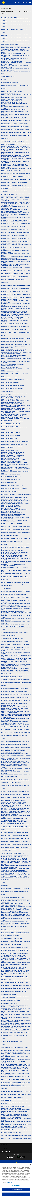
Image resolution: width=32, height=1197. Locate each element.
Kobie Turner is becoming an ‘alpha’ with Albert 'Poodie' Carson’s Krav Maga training (15, 759)
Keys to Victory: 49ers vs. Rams (9, 367)
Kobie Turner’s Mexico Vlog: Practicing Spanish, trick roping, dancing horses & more (15, 712)
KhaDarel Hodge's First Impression (10, 93)
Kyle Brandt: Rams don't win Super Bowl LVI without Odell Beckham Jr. (14, 150)
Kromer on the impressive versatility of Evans (13, 350)
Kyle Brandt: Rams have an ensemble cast (12, 409)
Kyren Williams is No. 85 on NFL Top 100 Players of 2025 (15, 970)
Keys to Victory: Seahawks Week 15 (10, 505)
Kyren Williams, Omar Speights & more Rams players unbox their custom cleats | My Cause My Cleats (14, 872)
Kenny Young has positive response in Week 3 (13, 53)
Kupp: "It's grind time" (7, 347)
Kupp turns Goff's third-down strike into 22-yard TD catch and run (15, 327)
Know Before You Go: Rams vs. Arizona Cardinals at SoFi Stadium (15, 916)
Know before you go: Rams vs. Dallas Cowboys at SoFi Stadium (15, 41)
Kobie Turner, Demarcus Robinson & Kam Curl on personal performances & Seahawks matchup (14, 822)
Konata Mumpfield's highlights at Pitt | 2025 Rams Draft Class (15, 960)
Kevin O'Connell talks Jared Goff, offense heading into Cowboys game (15, 281)
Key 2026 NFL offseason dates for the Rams (12, 1097)
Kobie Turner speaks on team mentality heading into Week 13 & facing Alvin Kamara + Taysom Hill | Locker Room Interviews (16, 863)
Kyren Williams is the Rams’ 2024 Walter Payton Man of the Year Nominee (15, 878)
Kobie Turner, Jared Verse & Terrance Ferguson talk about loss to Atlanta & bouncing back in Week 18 (15, 1077)
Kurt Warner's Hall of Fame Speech (10, 456)
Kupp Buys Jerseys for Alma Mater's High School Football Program (14, 393)
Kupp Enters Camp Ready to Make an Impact (12, 124)
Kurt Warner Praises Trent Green (10, 458)
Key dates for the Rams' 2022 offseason (11, 537)
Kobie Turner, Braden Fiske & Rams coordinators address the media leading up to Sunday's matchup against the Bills (16, 888)
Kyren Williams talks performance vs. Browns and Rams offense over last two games (16, 634)
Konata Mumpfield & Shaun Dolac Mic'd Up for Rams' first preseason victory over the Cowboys (16, 1000)
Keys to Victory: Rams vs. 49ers (9, 438)
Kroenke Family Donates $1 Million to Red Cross (13, 118)
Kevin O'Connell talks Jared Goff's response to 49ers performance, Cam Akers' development (15, 239)
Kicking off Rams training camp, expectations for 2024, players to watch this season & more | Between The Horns (15, 731)
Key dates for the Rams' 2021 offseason (11, 523)
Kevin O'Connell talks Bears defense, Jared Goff (14, 259)
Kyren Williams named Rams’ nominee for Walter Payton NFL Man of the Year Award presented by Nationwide (15, 875)
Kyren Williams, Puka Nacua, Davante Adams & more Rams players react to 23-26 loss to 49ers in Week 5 (16, 1024)
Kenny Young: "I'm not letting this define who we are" (15, 230)
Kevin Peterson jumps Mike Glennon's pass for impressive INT (13, 342)
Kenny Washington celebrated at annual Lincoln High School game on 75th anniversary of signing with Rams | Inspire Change (15, 214)
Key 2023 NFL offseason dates (9, 17)
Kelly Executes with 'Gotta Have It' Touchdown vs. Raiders (14, 104)
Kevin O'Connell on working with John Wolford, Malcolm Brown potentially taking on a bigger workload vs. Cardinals (16, 187)
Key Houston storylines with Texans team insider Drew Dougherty (15, 78)
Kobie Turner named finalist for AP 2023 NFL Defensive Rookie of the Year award (15, 689)
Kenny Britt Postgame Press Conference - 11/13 (13, 487)
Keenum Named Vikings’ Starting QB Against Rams (13, 117)
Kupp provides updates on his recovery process (13, 349)
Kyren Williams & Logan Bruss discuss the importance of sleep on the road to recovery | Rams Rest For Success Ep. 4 (16, 132)
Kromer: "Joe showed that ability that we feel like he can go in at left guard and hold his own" (16, 353)
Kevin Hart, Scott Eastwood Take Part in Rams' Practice (15, 120)
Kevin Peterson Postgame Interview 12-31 (12, 424)
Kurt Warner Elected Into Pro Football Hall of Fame (15, 129)
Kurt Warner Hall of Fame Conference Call (12, 127)
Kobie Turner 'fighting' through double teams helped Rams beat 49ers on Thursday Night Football (15, 896)
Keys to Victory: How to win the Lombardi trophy (14, 355)
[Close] (30, 1165)
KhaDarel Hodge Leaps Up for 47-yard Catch (12, 402)
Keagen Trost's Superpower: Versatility (11, 1108)
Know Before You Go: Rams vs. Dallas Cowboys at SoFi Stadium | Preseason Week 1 (15, 997)
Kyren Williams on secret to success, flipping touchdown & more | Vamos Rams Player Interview (13, 801)
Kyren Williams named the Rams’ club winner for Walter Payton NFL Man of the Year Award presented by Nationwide (15, 1061)
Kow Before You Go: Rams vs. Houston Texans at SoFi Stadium (15, 1012)
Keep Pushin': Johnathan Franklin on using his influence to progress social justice (16, 701)
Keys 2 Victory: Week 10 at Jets (9, 490)
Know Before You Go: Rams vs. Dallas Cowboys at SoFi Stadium (15, 737)
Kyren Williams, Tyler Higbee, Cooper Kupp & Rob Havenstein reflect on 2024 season (13, 934)
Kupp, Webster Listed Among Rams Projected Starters (15, 126)
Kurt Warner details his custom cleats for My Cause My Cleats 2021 (15, 174)
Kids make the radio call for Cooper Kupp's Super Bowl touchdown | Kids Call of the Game (15, 604)
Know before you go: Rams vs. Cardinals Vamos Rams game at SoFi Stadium (15, 587)
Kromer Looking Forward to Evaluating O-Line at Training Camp (16, 95)
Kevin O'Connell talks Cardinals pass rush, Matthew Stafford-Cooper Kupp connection (15, 289)
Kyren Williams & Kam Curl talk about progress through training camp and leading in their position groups (16, 1125)
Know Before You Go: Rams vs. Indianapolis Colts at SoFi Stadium (16, 1015)
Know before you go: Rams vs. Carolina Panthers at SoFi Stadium (16, 37)
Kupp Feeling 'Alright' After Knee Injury (11, 100)
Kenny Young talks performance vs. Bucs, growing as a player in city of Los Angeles (16, 292)
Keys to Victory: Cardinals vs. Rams (10, 397)
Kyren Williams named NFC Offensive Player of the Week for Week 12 (15, 622)
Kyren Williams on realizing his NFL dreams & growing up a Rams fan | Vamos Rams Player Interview (16, 556)
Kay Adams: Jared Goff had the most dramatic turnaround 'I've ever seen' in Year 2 (13, 515)
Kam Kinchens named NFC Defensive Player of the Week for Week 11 (15, 839)
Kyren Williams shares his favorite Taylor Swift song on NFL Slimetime (16, 562)
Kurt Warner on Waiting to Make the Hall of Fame (14, 462)
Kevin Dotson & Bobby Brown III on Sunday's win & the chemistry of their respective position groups (15, 869)
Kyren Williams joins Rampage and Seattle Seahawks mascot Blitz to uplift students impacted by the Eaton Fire (15, 973)
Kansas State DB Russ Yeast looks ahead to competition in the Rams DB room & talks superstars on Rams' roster (15, 147)
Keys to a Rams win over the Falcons (10, 423)
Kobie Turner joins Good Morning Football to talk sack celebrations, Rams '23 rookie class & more (16, 637)
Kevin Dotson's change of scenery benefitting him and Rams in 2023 (15, 662)
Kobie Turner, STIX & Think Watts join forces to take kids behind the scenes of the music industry (16, 943)
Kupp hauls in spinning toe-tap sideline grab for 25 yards (14, 380)
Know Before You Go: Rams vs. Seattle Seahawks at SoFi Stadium (15, 919)
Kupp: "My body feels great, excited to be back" (13, 346)
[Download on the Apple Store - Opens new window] (10, 1157)
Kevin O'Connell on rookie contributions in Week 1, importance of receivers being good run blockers (14, 277)
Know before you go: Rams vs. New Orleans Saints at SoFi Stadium (16, 656)
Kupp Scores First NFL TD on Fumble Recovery (13, 455)
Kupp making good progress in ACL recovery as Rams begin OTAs (15, 87)
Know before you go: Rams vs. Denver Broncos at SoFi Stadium (15, 19)
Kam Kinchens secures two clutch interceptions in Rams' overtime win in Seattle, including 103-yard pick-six (16, 825)
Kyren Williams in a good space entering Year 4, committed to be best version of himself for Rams (13, 968)
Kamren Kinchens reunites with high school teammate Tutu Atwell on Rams (15, 719)
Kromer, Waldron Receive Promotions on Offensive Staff (14, 112)
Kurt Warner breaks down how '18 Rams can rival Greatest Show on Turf (14, 390)
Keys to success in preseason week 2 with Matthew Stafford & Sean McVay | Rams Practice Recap (14, 140)
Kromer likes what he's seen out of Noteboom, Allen (15, 85)
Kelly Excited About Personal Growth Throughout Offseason (14, 107)
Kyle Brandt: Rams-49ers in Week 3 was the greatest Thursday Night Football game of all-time (14, 415)
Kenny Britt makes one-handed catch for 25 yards (14, 488)
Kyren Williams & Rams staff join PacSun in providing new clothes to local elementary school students (15, 725)
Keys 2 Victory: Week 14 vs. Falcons (10, 479)
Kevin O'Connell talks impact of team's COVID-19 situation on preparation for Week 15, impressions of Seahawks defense (14, 166)
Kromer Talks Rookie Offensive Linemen (11, 91)
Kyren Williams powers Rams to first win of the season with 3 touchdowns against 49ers (15, 775)
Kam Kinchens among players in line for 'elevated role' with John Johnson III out (15, 769)
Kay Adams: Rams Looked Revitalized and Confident (14, 509)
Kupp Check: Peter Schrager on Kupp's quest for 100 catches (15, 442)
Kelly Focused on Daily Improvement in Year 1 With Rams (15, 408)
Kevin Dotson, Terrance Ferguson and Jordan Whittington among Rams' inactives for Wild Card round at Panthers (15, 1087)
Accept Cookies (16, 1194)
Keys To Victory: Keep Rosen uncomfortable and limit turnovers (15, 369)
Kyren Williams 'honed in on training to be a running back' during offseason (15, 1128)
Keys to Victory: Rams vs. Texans (9, 426)
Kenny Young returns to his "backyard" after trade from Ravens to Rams (14, 66)
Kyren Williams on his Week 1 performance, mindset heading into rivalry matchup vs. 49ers (14, 553)
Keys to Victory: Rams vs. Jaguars (10, 433)
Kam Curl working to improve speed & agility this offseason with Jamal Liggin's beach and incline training (15, 957)
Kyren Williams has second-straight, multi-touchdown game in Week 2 (15, 559)
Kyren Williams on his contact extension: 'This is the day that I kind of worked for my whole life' (16, 989)
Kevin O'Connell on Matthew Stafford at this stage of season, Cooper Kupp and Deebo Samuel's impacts (15, 156)
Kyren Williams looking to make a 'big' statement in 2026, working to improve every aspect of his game (16, 1106)
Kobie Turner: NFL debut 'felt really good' (12, 550)
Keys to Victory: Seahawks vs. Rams (10, 435)
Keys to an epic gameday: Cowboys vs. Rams (12, 364)
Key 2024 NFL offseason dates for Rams (11, 687)
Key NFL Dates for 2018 (7, 1103)
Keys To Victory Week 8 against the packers (12, 385)
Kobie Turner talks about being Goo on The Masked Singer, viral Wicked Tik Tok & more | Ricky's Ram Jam (14, 913)
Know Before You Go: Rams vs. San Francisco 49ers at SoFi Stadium (15, 772)
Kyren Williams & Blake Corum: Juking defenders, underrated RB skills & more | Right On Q (14, 1040)
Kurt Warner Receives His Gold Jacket (11, 461)
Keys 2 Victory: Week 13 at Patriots (10, 480)
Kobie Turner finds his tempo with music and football (15, 524)
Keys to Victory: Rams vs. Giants (9, 511)
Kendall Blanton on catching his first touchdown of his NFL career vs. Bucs (16, 159)
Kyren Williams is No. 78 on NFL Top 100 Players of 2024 (15, 729)
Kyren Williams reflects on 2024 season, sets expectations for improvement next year (13, 937)
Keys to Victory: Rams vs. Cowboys (10, 437)
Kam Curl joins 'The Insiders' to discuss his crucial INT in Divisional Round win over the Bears (16, 1095)
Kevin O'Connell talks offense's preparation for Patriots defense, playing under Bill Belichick (14, 236)
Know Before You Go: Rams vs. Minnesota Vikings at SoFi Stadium (15, 816)
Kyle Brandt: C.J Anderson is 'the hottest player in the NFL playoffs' (15, 362)
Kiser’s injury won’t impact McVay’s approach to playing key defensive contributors (16, 339)
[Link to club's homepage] (3, 2)
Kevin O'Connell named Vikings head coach (12, 541)
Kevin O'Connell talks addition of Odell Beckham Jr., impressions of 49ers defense (15, 207)
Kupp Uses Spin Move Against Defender (11, 506)
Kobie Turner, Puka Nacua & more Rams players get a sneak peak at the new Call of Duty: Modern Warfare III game (15, 547)
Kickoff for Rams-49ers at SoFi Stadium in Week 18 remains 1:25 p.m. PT (16, 51)
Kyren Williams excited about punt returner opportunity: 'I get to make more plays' (13, 751)
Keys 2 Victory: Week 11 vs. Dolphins (10, 483)
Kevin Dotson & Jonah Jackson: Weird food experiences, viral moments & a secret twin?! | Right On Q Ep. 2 (15, 842)
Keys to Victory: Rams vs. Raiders (10, 399)
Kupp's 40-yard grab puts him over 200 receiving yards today (15, 330)
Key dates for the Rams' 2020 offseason (11, 61)
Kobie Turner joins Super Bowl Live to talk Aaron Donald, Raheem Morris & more (14, 692)
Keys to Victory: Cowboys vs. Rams (10, 365)
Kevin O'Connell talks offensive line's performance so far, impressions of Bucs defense (15, 295)
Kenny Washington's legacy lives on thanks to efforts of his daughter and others (15, 75)
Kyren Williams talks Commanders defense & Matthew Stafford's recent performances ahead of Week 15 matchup (15, 649)
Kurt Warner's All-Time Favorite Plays (11, 508)
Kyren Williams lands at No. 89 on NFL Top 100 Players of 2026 (16, 1122)
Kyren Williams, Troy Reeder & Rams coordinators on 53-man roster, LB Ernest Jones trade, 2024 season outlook (16, 748)
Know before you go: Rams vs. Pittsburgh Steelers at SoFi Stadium (15, 601)
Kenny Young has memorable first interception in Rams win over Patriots (15, 233)
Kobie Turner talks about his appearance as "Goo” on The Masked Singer (16, 884)
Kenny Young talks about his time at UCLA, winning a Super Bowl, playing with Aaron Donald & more (14, 954)
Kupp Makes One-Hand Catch (8, 447)
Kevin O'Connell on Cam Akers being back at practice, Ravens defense (15, 162)
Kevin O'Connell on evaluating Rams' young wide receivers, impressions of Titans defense (14, 210)
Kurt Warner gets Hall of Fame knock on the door (14, 467)
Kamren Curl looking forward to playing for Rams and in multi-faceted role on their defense (15, 709)
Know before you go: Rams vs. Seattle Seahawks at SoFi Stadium (15, 25)
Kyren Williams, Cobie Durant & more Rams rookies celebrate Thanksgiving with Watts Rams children (14, 859)
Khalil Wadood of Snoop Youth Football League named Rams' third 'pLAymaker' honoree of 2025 (15, 1009)
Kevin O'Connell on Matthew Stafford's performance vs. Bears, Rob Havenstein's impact (16, 298)
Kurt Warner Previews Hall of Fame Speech (12, 121)
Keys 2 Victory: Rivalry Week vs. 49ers (11, 476)
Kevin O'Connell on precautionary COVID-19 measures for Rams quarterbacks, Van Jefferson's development (15, 197)
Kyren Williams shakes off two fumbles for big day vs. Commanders (15, 653)
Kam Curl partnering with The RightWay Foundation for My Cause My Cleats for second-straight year (15, 1051)
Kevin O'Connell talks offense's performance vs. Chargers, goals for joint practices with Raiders (14, 312)
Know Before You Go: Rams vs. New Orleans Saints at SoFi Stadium (16, 1037)
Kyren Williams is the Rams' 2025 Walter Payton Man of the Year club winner (15, 1057)
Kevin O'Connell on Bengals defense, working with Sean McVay (16, 153)
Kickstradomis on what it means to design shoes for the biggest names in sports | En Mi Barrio (15, 180)
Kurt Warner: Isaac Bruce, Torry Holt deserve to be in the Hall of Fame (15, 465)
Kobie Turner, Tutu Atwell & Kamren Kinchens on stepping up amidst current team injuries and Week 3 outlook (14, 766)
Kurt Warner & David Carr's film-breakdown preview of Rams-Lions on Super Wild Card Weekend (15, 675)
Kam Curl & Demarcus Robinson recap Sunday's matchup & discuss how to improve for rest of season (16, 853)
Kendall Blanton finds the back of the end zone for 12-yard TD (15, 334)
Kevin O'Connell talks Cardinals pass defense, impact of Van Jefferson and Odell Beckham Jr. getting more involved (16, 170)
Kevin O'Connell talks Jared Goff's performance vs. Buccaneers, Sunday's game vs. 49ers (15, 242)
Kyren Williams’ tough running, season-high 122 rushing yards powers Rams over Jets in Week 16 (16, 904)
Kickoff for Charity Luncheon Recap (10, 453)
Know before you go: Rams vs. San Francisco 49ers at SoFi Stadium (15, 34)
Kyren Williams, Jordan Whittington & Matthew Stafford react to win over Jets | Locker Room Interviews (16, 907)
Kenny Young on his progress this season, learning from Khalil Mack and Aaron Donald (16, 257)
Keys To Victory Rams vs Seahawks (10, 382)
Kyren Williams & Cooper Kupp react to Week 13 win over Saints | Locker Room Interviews (16, 866)
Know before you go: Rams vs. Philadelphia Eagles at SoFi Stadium (16, 571)
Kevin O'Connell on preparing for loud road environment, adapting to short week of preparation (14, 228)
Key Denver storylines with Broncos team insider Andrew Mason (16, 72)
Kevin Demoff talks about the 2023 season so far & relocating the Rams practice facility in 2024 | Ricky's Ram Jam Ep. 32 (16, 613)
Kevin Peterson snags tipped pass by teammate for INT (15, 337)
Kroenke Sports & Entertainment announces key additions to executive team (14, 704)
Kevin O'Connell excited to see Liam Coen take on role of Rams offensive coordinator (16, 521)
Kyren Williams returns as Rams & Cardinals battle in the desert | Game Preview (16, 619)
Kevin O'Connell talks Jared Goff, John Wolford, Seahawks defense (14, 183)
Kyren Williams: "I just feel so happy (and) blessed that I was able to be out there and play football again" (15, 28)
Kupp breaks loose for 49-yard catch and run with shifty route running (16, 262)
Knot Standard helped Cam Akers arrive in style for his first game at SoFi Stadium (15, 274)
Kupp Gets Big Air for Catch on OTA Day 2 (11, 512)
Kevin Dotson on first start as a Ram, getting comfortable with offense (13, 565)
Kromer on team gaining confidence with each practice (15, 344)
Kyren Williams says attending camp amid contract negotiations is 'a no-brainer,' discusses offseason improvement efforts (14, 978)
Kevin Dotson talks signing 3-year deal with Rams (14, 706)
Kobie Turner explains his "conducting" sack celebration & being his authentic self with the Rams (14, 631)
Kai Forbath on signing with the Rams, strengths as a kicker (15, 254)
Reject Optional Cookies (16, 1189)
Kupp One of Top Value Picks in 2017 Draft (12, 417)
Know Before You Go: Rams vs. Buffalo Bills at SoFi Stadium (14, 881)
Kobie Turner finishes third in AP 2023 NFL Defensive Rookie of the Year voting (16, 695)
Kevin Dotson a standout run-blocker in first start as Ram (15, 568)
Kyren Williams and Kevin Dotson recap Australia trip (15, 1102)
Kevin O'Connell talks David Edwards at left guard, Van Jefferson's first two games (15, 271)
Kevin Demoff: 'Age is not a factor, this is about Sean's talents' (15, 472)
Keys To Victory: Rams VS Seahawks (10, 384)
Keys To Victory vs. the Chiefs (9, 377)
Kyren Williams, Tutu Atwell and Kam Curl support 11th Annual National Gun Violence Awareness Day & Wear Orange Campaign (15, 982)
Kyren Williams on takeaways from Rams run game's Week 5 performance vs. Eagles (16, 574)
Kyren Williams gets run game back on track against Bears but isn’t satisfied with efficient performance (15, 778)
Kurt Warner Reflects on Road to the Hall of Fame (14, 123)
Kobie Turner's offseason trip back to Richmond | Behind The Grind (16, 1119)
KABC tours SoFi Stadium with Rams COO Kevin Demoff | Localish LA (15, 321)
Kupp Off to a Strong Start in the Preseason (12, 452)
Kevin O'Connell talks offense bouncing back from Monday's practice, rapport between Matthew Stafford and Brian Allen (15, 308)
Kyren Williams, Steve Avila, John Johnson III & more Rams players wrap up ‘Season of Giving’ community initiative (16, 940)
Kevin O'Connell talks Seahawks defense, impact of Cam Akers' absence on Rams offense (15, 194)
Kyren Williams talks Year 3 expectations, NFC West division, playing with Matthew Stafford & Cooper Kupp (15, 762)
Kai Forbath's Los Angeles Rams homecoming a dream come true (15, 56)
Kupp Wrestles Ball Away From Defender (11, 446)
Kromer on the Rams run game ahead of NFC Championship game (16, 359)
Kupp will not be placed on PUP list (10, 84)
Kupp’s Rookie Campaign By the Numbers (11, 99)
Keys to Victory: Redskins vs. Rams (10, 440)
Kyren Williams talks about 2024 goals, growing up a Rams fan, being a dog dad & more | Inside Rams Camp (15, 734)
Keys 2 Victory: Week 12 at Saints (9, 482)
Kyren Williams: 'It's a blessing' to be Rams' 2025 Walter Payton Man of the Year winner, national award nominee (15, 1065)
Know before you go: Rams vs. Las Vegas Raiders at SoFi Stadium (15, 22)
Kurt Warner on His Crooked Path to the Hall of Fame (15, 503)
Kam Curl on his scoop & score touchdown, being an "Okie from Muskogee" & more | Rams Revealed (15, 809)
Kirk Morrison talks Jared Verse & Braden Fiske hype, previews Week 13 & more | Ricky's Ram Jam (15, 856)
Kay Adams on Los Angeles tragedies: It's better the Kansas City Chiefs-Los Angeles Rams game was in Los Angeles (15, 375)
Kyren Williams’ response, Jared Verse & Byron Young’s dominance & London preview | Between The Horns (15, 1030)
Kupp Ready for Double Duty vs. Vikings (11, 102)
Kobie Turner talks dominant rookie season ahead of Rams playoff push (15, 672)
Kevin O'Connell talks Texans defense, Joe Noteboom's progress (15, 218)
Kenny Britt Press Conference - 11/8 (10, 491)
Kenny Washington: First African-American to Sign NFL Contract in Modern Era (15, 412)
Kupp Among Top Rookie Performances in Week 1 (13, 499)
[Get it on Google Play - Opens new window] (21, 1158)
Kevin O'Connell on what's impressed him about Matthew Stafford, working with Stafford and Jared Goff (16, 221)
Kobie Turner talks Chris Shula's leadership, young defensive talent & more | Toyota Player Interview (14, 1006)
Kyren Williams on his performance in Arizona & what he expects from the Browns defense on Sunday (15, 625)
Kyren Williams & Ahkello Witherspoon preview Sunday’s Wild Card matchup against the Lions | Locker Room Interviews (16, 684)
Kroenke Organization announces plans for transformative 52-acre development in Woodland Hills (15, 946)
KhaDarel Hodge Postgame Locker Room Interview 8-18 (15, 400)
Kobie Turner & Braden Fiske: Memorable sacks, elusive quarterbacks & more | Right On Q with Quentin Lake (15, 1083)
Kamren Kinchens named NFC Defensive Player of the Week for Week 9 (16, 828)
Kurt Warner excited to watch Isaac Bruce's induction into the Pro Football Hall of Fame (15, 315)
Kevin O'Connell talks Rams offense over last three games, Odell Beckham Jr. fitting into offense (15, 177)
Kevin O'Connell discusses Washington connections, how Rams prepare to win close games (15, 265)
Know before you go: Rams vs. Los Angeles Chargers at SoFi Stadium (15, 543)
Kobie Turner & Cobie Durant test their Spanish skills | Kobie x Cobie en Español (15, 795)
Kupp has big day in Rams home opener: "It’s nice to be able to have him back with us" (15, 69)
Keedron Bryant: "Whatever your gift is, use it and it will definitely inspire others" (16, 539)
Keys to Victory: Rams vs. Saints (9, 356)
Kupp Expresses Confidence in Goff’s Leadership (13, 97)
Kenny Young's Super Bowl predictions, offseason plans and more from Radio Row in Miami (14, 324)
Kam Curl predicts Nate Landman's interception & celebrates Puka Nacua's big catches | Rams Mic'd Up (14, 1068)
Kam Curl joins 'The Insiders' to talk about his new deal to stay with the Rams (15, 1099)
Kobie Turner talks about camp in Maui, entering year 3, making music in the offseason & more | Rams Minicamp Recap (15, 964)
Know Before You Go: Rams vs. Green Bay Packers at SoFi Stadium (15, 787)
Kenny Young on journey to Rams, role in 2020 (13, 279)
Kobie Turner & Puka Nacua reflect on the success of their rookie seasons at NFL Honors (15, 698)
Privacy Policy (10, 1182)
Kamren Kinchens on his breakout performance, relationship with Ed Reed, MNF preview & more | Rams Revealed (14, 832)
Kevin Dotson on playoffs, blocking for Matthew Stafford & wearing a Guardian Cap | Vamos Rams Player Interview (15, 928)
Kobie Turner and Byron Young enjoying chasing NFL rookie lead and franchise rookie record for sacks (15, 669)
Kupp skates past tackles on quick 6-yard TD (12, 387)
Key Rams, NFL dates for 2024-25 (9, 727)
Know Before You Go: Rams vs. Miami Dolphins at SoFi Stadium (14, 836)
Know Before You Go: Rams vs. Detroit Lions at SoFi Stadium (14, 1071)
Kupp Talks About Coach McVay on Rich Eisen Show (14, 444)
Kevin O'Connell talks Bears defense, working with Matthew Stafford (14, 301)
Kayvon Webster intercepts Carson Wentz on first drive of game (16, 495)
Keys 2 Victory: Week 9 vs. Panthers (10, 493)
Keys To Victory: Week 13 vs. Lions (10, 371)
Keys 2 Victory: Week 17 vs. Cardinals (11, 474)
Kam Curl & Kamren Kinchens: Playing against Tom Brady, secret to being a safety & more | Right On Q (16, 1027)
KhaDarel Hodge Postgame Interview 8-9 (11, 403)
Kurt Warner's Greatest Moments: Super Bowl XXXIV (14, 497)
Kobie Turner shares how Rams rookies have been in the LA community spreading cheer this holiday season (16, 659)
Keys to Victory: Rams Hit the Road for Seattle (13, 388)
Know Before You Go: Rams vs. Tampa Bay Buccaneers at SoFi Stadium (15, 1054)
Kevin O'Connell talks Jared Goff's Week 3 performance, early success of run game (16, 268)
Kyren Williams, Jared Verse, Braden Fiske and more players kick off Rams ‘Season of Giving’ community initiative (14, 893)
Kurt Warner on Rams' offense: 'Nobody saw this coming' (14, 428)
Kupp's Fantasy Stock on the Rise (9, 450)
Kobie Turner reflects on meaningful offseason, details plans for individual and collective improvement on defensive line (16, 950)
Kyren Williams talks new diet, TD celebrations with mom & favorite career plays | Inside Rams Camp (16, 986)
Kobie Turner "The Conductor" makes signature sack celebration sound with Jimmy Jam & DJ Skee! (15, 819)
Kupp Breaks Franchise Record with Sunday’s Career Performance (15, 115)
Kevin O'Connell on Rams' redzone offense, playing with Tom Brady (16, 245)
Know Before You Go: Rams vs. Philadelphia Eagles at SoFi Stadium (16, 845)
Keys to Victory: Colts (7, 449)
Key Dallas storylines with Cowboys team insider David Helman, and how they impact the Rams (15, 81)
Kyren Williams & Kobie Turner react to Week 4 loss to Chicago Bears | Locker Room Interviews (15, 781)
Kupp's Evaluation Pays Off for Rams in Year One (13, 109)
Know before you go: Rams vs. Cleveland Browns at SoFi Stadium (16, 628)
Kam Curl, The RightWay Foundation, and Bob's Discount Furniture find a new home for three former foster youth (15, 1111)
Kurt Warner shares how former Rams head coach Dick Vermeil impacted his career (15, 144)
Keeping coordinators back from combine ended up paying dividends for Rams (14, 59)
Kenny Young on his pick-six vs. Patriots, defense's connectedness (14, 200)
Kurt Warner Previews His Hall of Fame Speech (13, 459)
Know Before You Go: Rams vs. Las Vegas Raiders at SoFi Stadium (15, 798)
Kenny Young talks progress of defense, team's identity (13, 248)
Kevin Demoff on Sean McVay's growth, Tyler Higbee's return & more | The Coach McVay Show (15, 910)
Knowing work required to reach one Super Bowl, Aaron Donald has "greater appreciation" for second (16, 48)
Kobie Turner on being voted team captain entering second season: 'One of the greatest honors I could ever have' (16, 755)
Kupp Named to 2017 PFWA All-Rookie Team (12, 421)
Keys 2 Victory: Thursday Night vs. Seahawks (12, 477)
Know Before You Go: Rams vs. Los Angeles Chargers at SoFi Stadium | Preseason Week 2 (15, 1003)
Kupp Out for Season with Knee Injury (11, 90)
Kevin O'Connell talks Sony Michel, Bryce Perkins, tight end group (15, 304)
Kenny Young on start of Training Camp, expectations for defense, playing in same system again (15, 318)
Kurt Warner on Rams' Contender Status (12, 430)
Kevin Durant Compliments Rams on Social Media (13, 396)
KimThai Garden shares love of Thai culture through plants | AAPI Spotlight (15, 518)
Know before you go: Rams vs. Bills (10, 46)
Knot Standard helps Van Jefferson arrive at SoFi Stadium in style (14, 191)
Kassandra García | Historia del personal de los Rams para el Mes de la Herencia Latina (15, 44)
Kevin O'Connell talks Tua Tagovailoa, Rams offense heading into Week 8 (15, 251)
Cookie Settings (16, 1185)
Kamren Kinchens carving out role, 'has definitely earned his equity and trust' (14, 745)
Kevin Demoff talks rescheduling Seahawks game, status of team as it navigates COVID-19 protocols (16, 501)
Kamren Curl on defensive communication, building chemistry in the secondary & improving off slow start (15, 784)
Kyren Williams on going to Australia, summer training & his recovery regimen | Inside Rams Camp (16, 1131)
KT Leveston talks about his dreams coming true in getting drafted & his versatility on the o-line (14, 722)
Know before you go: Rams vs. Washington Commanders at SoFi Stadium (15, 645)
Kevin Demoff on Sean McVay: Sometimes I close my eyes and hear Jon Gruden (15, 469)
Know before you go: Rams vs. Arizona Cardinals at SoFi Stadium (15, 31)
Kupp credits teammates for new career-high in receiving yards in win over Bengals (16, 63)
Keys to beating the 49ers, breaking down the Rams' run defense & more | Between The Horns (15, 1021)
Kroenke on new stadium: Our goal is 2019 (12, 485)
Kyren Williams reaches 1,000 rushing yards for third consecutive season (15, 1074)
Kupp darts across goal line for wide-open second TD (15, 332)
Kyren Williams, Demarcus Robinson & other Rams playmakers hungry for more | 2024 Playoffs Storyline (15, 931)
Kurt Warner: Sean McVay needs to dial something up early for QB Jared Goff (15, 419)
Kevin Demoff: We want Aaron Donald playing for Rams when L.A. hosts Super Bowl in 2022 (15, 406)
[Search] (27, 2)
